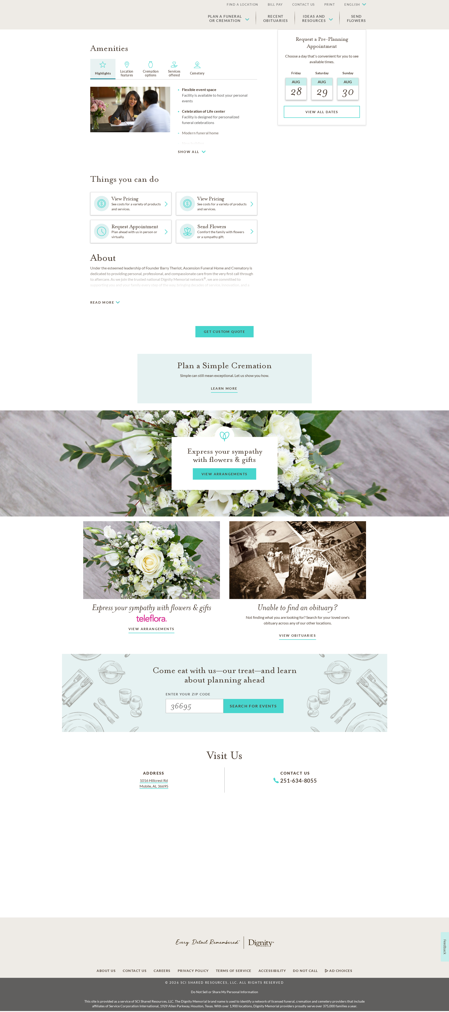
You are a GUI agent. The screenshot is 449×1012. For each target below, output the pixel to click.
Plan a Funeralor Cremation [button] (225, 18)
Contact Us (303, 4)
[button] (353, 4)
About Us (106, 971)
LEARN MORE (224, 388)
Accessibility (272, 971)
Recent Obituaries (275, 18)
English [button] (352, 4)
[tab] (103, 69)
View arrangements (151, 629)
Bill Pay (275, 4)
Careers (162, 971)
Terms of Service (233, 971)
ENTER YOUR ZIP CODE (188, 694)
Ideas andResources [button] (314, 18)
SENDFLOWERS (356, 18)
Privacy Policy (193, 971)
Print (329, 4)
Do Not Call (305, 971)
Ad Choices (340, 971)
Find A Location (242, 4)
